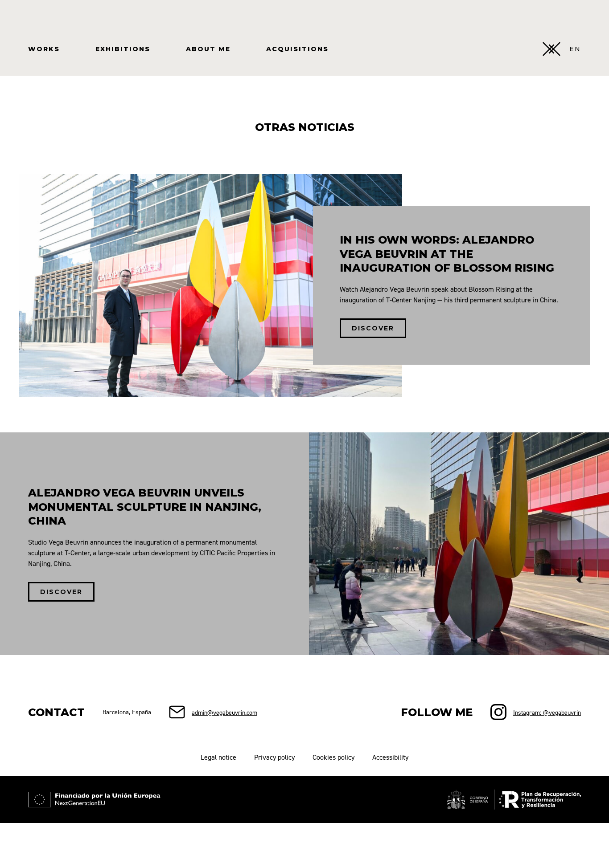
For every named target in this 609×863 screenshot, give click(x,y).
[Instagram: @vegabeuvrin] (498, 712)
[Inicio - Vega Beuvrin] (551, 49)
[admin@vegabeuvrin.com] (177, 712)
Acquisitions (297, 49)
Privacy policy (274, 757)
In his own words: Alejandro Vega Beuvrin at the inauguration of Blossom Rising (447, 253)
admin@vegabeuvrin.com (224, 712)
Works (44, 49)
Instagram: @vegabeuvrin (547, 712)
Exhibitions (122, 49)
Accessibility (390, 757)
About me (208, 49)
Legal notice (218, 757)
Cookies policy (333, 757)
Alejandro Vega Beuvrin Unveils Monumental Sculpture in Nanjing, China (144, 506)
